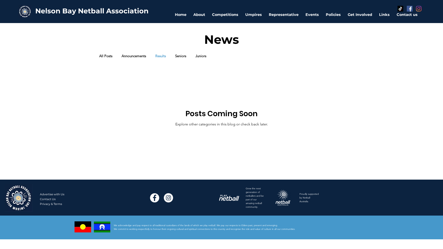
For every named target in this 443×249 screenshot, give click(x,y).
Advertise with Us (52, 194)
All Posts (105, 56)
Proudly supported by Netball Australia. (309, 198)
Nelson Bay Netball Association (92, 11)
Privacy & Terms (51, 204)
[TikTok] (400, 9)
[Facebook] (410, 9)
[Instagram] (419, 9)
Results (160, 56)
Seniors (180, 56)
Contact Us (48, 199)
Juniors (200, 56)
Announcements (134, 56)
